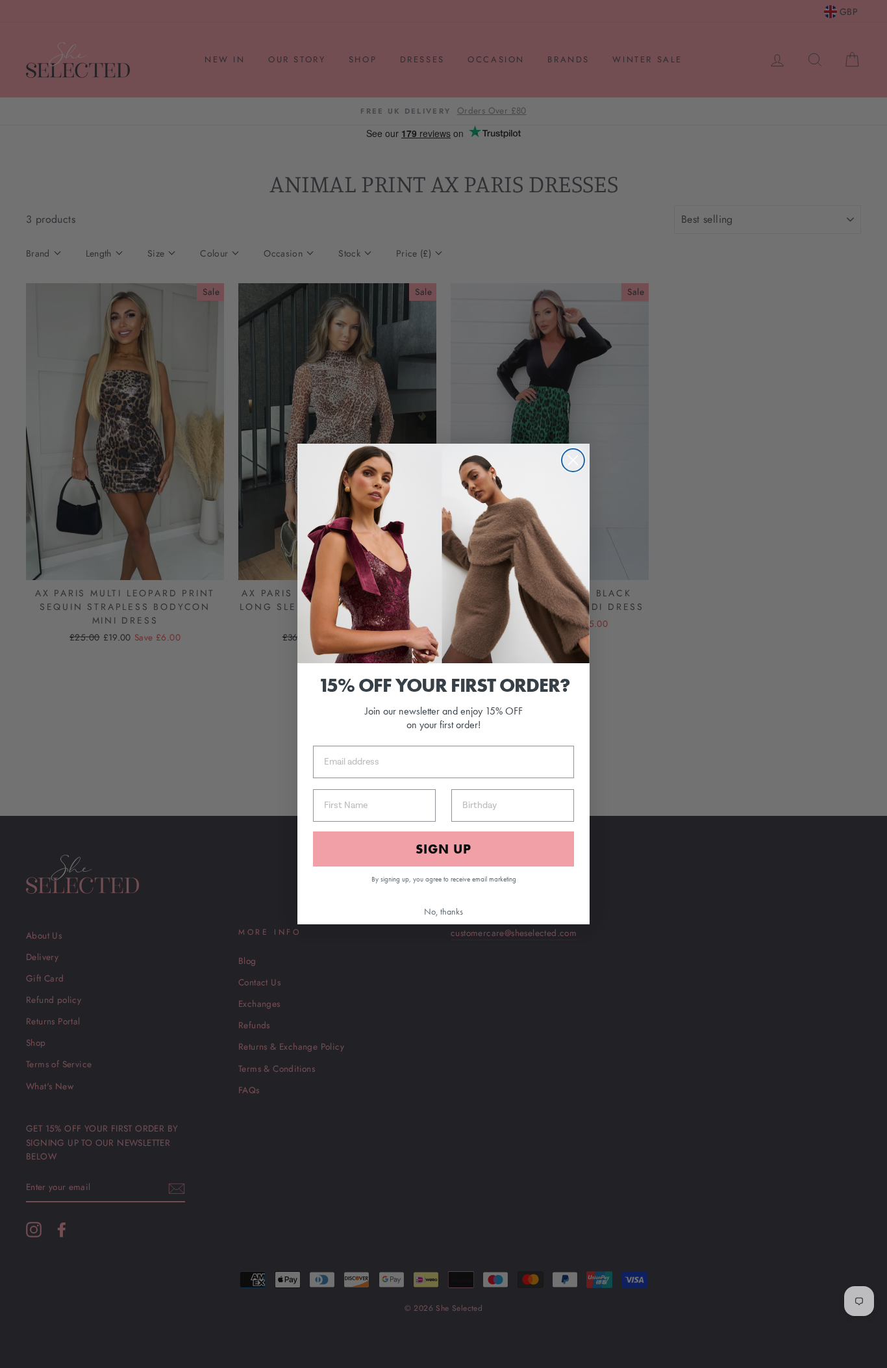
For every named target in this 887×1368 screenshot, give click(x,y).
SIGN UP (443, 849)
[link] (443, 553)
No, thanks (443, 911)
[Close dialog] (573, 460)
